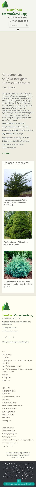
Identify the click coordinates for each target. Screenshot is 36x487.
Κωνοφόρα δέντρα (8, 415)
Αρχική (4, 351)
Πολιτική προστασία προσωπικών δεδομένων (19, 484)
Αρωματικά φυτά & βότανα (11, 397)
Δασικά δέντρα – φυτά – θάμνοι (12, 406)
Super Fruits (6, 388)
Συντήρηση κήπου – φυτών (12, 366)
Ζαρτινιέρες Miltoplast (9, 434)
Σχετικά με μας (7, 354)
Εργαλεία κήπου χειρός (9, 443)
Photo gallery (6, 378)
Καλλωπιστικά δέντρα (9, 409)
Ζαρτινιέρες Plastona (9, 437)
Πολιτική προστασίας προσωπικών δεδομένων (15, 342)
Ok (19, 481)
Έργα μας (5, 375)
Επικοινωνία (6, 381)
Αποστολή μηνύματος (11, 331)
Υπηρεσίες (5, 357)
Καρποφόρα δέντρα (8, 412)
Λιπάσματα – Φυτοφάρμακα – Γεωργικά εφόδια (17, 440)
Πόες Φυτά (5, 400)
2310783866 (7, 318)
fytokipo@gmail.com (10, 327)
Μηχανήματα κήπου (8, 446)
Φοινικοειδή (6, 418)
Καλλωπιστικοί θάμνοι (9, 403)
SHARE (7, 153)
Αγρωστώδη (6, 394)
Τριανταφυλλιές (7, 421)
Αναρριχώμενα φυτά (8, 391)
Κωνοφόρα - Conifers (17, 144)
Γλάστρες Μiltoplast (8, 431)
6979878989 (17, 318)
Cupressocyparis (10, 147)
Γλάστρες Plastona (8, 428)
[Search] (27, 25)
